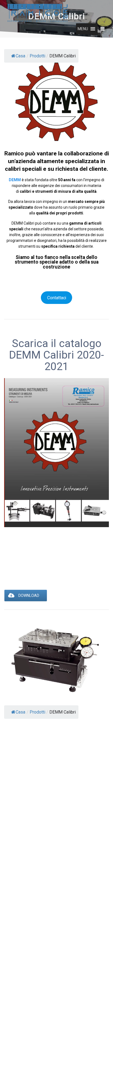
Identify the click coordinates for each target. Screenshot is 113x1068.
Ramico (14, 153)
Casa (20, 55)
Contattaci (56, 297)
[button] (83, 28)
